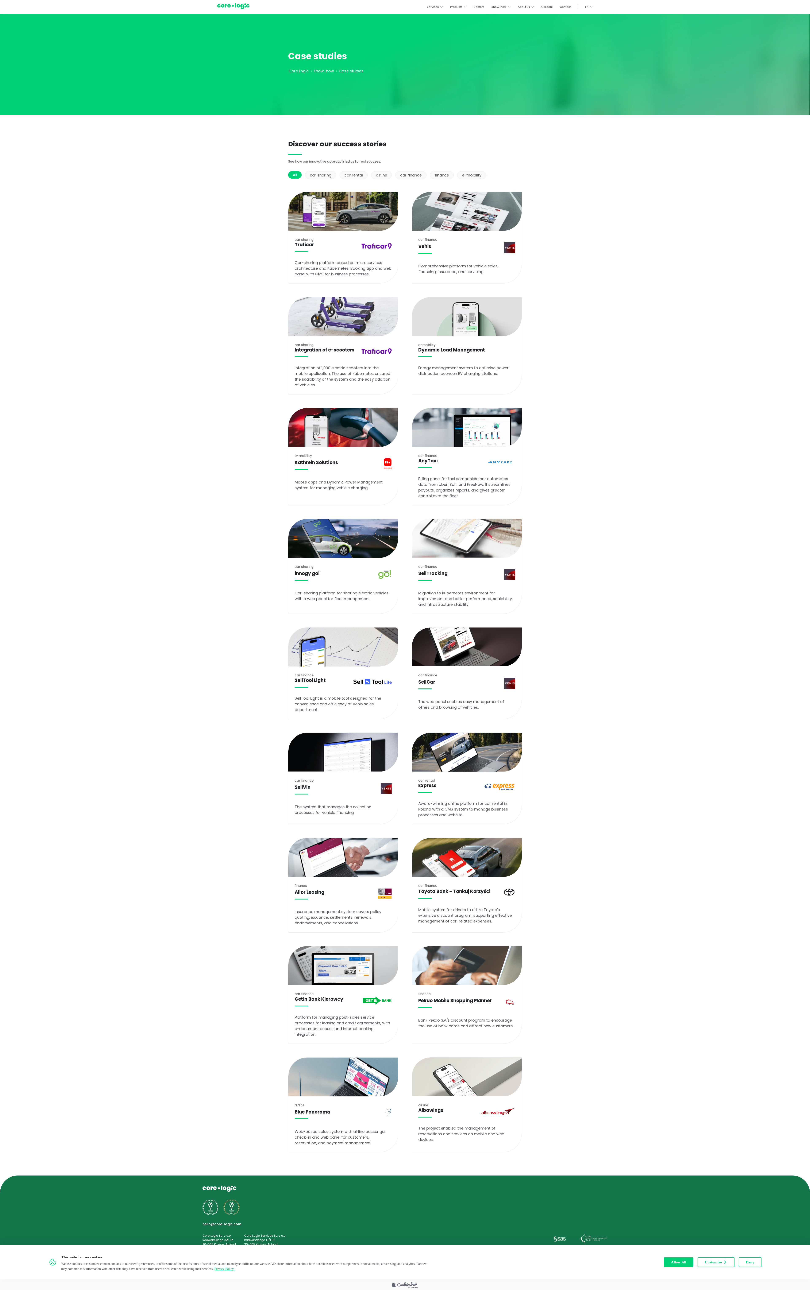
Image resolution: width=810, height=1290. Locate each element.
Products (456, 7)
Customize (713, 1262)
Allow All (678, 1262)
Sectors (479, 7)
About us (524, 7)
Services (433, 7)
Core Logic (299, 71)
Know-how (498, 7)
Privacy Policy (224, 1269)
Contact (565, 7)
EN (587, 7)
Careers (547, 7)
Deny (750, 1262)
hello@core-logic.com (221, 1224)
